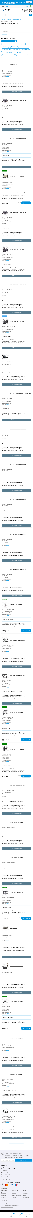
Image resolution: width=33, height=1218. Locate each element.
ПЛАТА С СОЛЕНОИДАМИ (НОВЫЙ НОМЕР (20, 393)
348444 (10, 1082)
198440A (10, 1117)
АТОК (7, 76)
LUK (10, 720)
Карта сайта (26, 1197)
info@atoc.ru (5, 1170)
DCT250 (10, 71)
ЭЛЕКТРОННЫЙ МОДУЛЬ (16, 604)
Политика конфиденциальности (10, 1205)
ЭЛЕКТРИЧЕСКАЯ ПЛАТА (16, 892)
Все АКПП (4, 34)
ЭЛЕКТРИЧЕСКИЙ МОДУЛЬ (17, 176)
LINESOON (11, 329)
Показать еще (16, 1142)
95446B (10, 972)
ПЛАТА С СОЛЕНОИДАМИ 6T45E (18, 100)
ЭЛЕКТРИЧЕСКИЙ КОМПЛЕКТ (17, 749)
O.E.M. (10, 221)
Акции (24, 1195)
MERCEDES (11, 257)
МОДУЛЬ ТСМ (13, 64)
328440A (10, 718)
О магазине (4, 1190)
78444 (9, 327)
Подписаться (23, 1160)
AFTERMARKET (5, 111)
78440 (9, 755)
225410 (10, 611)
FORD (10, 73)
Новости (3, 1195)
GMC (10, 401)
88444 (9, 364)
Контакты (3, 1197)
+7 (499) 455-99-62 (26, 9)
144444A (10, 899)
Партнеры (3, 1193)
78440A (10, 182)
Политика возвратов (7, 1207)
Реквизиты (4, 1200)
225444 (10, 646)
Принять (29, 2)
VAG (10, 612)
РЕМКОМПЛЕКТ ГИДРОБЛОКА (17, 640)
